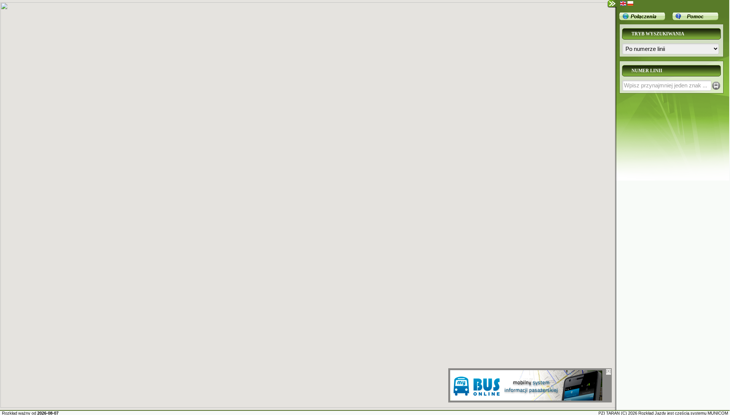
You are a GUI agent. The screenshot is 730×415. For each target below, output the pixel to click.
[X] (608, 371)
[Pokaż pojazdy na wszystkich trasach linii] (716, 85)
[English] (623, 3)
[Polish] (630, 3)
